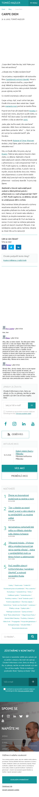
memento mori (11, 106)
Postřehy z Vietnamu (27, 618)
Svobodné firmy (21, 592)
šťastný (4, 154)
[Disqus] (19, 295)
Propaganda (16, 621)
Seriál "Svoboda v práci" (26, 598)
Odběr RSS (17, 434)
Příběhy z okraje (14, 608)
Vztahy (10, 585)
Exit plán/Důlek (25, 625)
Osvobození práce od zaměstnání (14, 588)
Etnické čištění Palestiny (12, 618)
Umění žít (27, 585)
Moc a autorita (30, 588)
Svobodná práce (26, 595)
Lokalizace (31, 605)
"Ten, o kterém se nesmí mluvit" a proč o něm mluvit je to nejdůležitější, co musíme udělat (21, 513)
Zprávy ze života (27, 612)
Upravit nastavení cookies (10, 790)
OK (32, 405)
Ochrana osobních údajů (23, 413)
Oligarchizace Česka (28, 615)
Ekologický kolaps (13, 625)
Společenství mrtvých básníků (17, 79)
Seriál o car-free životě (20, 605)
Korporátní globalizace (28, 621)
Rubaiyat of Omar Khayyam (23, 140)
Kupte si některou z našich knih (14, 260)
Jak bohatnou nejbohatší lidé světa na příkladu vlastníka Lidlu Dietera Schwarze (21, 530)
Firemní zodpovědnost (13, 602)
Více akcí (19, 468)
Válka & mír (6, 621)
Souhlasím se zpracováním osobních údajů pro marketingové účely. (19, 412)
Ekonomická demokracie (19, 628)
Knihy (29, 592)
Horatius (32, 110)
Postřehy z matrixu (11, 598)
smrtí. (26, 119)
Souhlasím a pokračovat (19, 780)
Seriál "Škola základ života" (12, 615)
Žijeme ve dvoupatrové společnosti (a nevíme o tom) (21, 497)
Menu (34, 3)
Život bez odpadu (27, 602)
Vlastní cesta (18, 585)
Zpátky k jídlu (25, 608)
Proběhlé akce (19, 476)
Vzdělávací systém (13, 595)
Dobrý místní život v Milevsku (24, 452)
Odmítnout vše (7, 786)
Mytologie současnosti (13, 612)
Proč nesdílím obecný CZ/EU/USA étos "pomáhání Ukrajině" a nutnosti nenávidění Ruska (21, 571)
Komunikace (11, 592)
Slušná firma (7, 605)
